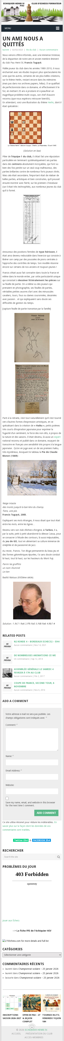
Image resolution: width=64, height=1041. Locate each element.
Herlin (51, 102)
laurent (5, 49)
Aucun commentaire (48, 49)
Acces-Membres (34, 1037)
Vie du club (31, 49)
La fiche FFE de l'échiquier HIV (34, 930)
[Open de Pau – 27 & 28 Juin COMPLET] (31, 1003)
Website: (10, 785)
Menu (8, 28)
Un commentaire (21, 659)
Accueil (16, 1033)
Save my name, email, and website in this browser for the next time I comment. (30, 804)
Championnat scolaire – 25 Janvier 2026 (38, 969)
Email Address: (14, 770)
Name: (9, 756)
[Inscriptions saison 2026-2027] (12, 1003)
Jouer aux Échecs (10, 920)
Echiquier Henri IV (36, 1030)
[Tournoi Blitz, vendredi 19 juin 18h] (51, 1003)
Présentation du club (39, 1033)
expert (57, 437)
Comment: (11, 724)
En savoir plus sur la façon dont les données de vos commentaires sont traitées (29, 826)
